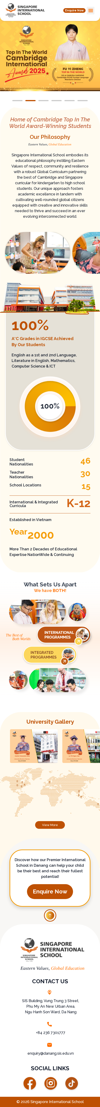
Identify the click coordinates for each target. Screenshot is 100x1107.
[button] (74, 10)
